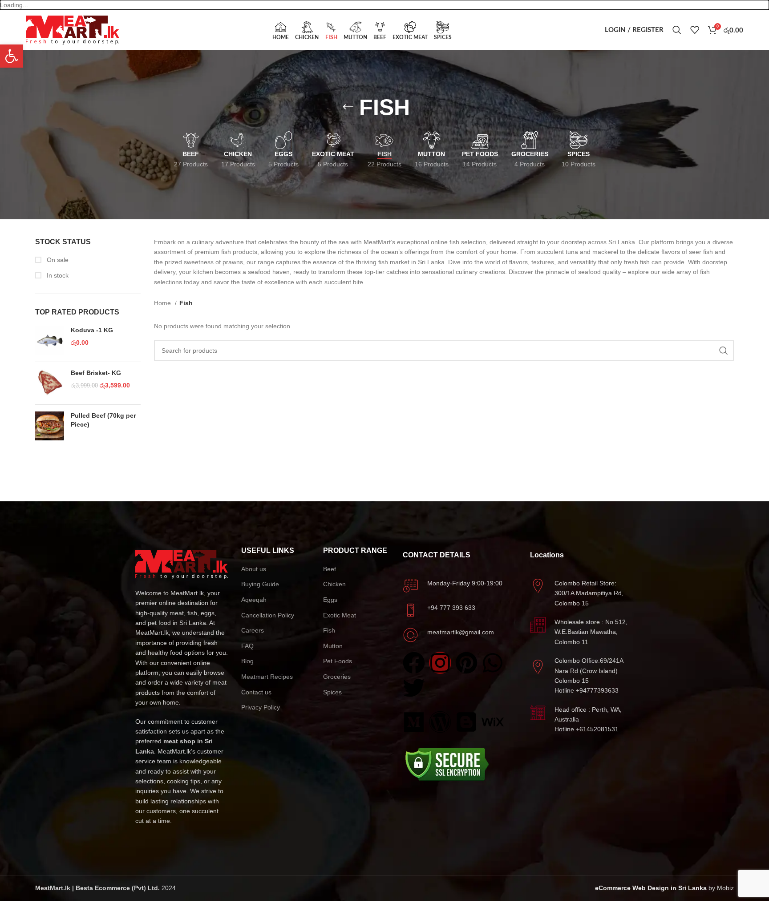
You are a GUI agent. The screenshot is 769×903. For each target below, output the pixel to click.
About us (253, 568)
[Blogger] (466, 722)
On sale (57, 259)
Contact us (256, 692)
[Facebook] (414, 663)
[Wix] (493, 722)
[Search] (677, 30)
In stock (57, 275)
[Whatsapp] (493, 663)
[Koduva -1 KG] (49, 340)
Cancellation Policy (267, 615)
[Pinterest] (466, 663)
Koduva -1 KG (92, 330)
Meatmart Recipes (267, 676)
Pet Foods (337, 661)
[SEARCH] (723, 350)
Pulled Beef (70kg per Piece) (103, 420)
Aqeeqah (254, 599)
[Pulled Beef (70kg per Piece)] (49, 425)
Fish (329, 630)
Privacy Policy (260, 707)
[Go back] (348, 107)
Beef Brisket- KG (96, 372)
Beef (329, 568)
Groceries (337, 676)
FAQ (247, 645)
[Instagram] (440, 663)
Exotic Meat (339, 615)
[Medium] (414, 722)
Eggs (330, 599)
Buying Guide (260, 584)
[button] (11, 56)
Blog (247, 661)
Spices (332, 692)
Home (163, 302)
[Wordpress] (440, 722)
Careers (252, 630)
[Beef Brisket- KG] (49, 383)
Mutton (333, 645)
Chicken (334, 584)
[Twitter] (414, 688)
